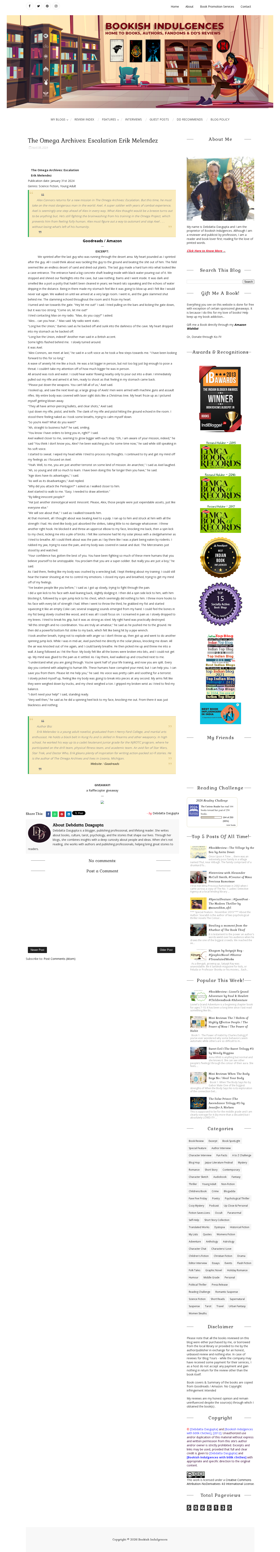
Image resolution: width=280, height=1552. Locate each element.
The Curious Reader (210, 806)
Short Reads (218, 1299)
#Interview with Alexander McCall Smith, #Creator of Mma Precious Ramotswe (230, 877)
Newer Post (37, 949)
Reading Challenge (199, 1292)
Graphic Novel (213, 1270)
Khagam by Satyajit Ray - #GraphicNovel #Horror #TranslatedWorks (226, 955)
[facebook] (30, 6)
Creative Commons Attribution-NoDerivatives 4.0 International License (220, 1482)
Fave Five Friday (198, 1198)
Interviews (133, 119)
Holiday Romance (237, 1270)
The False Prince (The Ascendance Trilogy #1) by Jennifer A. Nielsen (227, 1103)
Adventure (195, 1241)
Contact (246, 6)
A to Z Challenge (241, 1155)
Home (175, 6)
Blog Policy (220, 119)
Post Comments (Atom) (59, 959)
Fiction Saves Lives (199, 1213)
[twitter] (38, 6)
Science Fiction (197, 1299)
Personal (230, 1277)
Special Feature (197, 1148)
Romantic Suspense (226, 1292)
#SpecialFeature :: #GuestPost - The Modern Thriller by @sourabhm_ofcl (229, 904)
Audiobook (220, 1177)
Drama (241, 1256)
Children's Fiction (199, 1256)
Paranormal (234, 1213)
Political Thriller (198, 1284)
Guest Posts (159, 119)
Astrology (228, 1241)
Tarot (208, 1306)
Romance (194, 1169)
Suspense (194, 1306)
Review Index (84, 119)
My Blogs (58, 119)
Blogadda (229, 1191)
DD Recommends (190, 119)
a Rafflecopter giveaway (102, 790)
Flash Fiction (244, 1263)
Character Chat (197, 1248)
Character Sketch (198, 1177)
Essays (216, 1263)
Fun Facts (221, 1155)
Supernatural (237, 1299)
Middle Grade (212, 1277)
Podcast (214, 1205)
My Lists (193, 1234)
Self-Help (194, 1220)
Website (95, 764)
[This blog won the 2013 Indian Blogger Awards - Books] (220, 399)
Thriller (193, 1184)
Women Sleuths (198, 1313)
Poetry (216, 1198)
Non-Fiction (228, 1184)
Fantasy (236, 1177)
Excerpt (213, 1141)
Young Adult (209, 1184)
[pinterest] (47, 6)
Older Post (166, 949)
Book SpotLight (231, 1141)
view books (231, 825)
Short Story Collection (216, 1220)
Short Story (211, 1169)
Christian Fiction (223, 1256)
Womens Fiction (226, 1234)
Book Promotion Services (217, 6)
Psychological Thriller (237, 1198)
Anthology (212, 1241)
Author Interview (221, 1148)
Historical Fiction (239, 1227)
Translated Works (199, 1227)
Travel (220, 1306)
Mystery (242, 1162)
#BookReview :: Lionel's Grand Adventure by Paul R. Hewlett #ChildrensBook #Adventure (229, 996)
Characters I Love (221, 1248)
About (189, 6)
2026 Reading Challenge (212, 800)
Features (109, 119)
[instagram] (56, 6)
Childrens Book (198, 1191)
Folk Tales (194, 1270)
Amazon (114, 240)
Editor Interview (198, 1263)
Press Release (220, 1284)
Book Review (196, 1141)
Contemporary (231, 1169)
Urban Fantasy (237, 1306)
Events (228, 1263)
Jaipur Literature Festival (219, 1162)
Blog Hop (194, 1162)
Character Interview (200, 1155)
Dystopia (219, 1227)
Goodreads (93, 240)
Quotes (207, 1234)
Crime (215, 1191)
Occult (218, 1213)
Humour (193, 1277)
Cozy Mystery (196, 1205)
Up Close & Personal (236, 1205)
